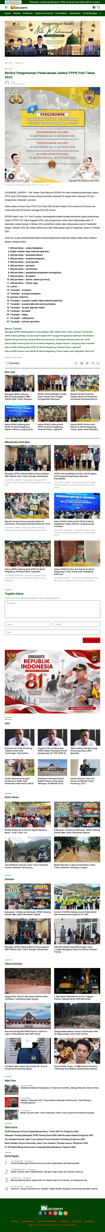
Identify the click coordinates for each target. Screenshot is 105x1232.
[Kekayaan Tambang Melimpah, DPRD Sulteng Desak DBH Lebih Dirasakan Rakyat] (77, 815)
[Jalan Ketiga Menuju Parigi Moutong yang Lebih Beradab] (85, 737)
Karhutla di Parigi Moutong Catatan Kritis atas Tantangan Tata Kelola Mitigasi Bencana (18, 751)
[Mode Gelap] (94, 7)
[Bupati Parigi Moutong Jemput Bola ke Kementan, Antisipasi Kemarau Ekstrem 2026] (85, 383)
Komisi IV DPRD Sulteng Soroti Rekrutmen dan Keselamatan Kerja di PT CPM (75, 913)
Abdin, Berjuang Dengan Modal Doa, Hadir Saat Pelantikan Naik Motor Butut (19, 781)
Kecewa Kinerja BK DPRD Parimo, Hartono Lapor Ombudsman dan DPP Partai (26, 1032)
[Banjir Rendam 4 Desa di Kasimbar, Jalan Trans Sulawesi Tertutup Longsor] (77, 849)
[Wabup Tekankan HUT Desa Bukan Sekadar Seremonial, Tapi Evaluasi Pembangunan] (11, 1102)
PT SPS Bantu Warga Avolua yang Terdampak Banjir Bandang (32, 1147)
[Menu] (6, 7)
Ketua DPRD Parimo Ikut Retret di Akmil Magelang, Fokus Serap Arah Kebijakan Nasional (49, 351)
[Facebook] (40, 1213)
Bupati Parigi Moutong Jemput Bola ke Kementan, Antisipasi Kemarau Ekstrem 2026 (47, 339)
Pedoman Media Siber (47, 1221)
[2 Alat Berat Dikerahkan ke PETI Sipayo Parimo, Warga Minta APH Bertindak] (77, 981)
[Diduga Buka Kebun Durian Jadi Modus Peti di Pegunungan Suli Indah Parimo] (77, 1016)
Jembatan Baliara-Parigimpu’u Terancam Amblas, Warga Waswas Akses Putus (60, 1088)
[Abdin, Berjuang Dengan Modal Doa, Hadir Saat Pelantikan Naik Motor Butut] (19, 767)
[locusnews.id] (19, 7)
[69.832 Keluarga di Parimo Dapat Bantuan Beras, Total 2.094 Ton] (28, 815)
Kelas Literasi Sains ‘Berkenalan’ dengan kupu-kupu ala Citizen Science (47, 1172)
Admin (13, 82)
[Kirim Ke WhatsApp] (98, 363)
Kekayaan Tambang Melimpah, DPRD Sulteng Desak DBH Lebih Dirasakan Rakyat (77, 831)
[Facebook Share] (76, 363)
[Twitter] (45, 1213)
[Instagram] (55, 1213)
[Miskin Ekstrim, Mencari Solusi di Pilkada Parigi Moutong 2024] (85, 767)
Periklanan (90, 1221)
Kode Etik (64, 1221)
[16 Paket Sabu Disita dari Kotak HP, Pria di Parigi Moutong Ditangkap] (28, 1051)
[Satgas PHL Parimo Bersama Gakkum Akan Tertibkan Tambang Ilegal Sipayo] (28, 981)
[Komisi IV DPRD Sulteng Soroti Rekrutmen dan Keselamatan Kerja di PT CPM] (77, 896)
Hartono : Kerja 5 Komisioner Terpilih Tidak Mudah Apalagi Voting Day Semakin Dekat (54, 1189)
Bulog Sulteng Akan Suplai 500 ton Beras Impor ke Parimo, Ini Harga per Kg (49, 1180)
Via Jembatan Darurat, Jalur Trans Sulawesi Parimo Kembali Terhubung (26, 866)
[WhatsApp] (60, 1213)
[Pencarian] (98, 7)
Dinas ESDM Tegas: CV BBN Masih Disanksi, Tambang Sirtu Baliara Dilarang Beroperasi (75, 1067)
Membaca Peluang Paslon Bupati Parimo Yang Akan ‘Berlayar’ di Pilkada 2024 (51, 781)
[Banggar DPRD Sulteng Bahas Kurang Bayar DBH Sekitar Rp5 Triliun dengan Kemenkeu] (19, 383)
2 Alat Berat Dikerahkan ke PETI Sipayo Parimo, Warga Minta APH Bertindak (73, 997)
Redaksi (14, 1221)
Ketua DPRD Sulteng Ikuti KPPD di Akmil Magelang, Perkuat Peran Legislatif (43, 347)
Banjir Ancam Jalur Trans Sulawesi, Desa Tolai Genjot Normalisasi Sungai (57, 1113)
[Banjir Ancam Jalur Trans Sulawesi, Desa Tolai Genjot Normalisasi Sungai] (11, 1115)
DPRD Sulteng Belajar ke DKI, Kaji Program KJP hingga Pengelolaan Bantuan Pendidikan (49, 335)
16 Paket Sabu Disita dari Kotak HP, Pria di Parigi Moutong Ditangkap (26, 1067)
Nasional (8, 68)
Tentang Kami (27, 1221)
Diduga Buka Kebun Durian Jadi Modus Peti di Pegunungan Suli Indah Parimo (76, 1032)
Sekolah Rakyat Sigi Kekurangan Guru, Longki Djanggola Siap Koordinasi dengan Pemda (75, 949)
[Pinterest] (50, 1213)
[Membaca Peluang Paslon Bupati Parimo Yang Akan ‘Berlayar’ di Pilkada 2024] (52, 767)
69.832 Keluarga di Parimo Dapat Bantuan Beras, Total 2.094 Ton (26, 831)
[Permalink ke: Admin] (7, 82)
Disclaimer (77, 1221)
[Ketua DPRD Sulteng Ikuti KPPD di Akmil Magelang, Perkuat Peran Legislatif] (52, 413)
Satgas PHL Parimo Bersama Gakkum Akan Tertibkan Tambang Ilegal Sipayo (26, 997)
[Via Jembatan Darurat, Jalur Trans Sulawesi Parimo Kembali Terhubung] (28, 849)
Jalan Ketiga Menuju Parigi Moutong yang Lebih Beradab (84, 750)
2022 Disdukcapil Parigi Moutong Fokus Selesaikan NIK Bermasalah (45, 1163)
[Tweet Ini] (82, 363)
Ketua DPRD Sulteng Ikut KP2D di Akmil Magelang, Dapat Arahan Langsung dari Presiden (50, 343)
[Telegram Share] (93, 363)
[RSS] (65, 1213)
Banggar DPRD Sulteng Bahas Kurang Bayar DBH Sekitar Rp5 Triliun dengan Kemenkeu (49, 332)
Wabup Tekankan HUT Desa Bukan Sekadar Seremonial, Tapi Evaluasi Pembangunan (56, 1101)
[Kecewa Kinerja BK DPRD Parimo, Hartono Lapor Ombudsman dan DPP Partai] (28, 1016)
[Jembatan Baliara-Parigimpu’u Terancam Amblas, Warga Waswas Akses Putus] (11, 1090)
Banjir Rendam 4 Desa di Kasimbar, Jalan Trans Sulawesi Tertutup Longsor (74, 866)
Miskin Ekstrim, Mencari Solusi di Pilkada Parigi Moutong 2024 (82, 781)
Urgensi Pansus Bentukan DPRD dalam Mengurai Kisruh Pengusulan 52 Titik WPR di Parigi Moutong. (52, 751)
